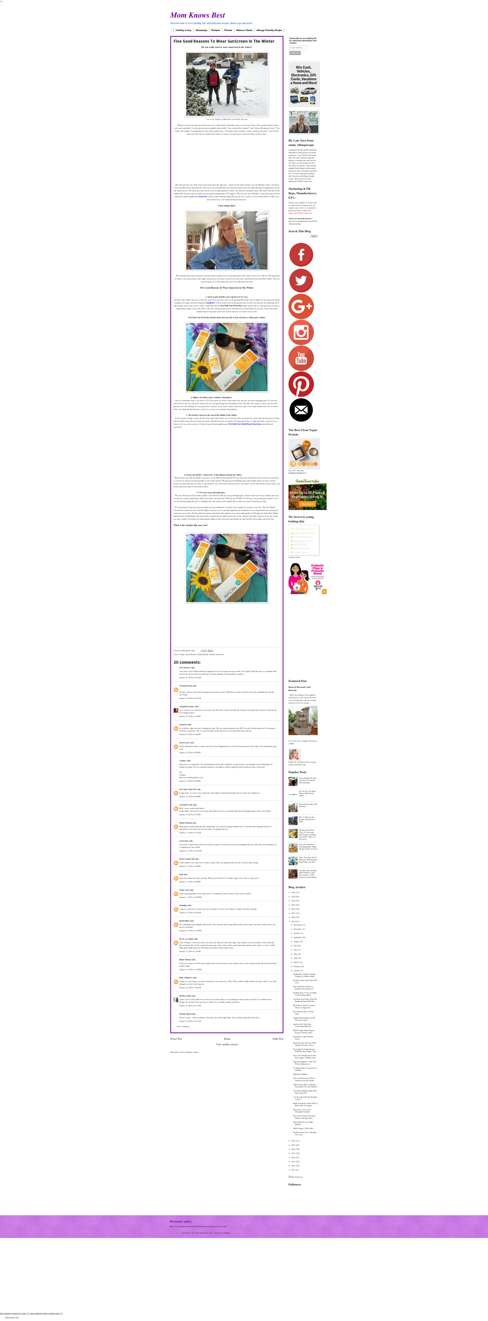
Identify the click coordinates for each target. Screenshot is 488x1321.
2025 (293, 896)
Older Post (277, 1038)
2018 (293, 1140)
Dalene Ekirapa (185, 822)
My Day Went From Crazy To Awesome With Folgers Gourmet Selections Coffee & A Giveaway (307, 834)
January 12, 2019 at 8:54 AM (190, 912)
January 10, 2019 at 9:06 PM (190, 796)
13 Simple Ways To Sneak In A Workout (305, 1069)
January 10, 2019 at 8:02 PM (190, 752)
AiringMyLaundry (186, 706)
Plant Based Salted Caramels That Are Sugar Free (304, 1006)
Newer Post (176, 1038)
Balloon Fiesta (244, 30)
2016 (293, 1149)
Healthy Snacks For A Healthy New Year (304, 1133)
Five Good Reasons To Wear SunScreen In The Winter (304, 1079)
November (298, 929)
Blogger (227, 1233)
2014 (293, 1157)
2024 (293, 900)
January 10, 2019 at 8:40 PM (190, 781)
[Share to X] (207, 651)
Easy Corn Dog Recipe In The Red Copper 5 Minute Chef (304, 1056)
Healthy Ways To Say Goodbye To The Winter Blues (305, 993)
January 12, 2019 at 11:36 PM (190, 930)
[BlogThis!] (204, 651)
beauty (182, 654)
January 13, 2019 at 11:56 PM (190, 969)
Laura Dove (184, 840)
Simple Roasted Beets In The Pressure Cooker (304, 1018)
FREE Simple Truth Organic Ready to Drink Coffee (304, 1031)
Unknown (183, 724)
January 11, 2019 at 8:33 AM (190, 832)
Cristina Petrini (185, 685)
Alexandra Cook (185, 804)
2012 (293, 1165)
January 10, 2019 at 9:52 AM (190, 698)
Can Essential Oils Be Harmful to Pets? (305, 1098)
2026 (293, 892)
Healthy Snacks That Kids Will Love (305, 981)
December (298, 925)
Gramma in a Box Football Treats (303, 1037)
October (297, 933)
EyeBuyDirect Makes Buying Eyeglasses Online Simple (304, 975)
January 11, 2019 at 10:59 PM (190, 897)
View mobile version (227, 1044)
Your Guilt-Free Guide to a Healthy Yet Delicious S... (304, 987)
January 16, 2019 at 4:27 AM (190, 1021)
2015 (293, 1153)
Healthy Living (183, 30)
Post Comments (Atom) (189, 1052)
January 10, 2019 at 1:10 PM (190, 716)
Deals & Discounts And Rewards (299, 688)
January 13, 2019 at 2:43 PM (190, 951)
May (296, 954)
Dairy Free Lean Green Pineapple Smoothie (302, 1110)
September (298, 937)
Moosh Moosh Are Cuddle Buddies (303, 1123)
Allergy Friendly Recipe (269, 30)
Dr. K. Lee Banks (186, 938)
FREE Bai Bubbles (300, 1074)
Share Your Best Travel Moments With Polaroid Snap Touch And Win (308, 859)
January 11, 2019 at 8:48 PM (190, 881)
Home (227, 1038)
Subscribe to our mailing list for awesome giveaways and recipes (303, 40)
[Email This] (202, 651)
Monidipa (183, 905)
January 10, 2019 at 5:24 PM (190, 734)
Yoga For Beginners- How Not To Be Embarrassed (304, 1062)
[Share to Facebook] (209, 651)
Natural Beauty (202, 654)
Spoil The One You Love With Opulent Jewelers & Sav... (304, 1044)
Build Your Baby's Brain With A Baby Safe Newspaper (305, 1104)
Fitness (228, 30)
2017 (293, 1145)
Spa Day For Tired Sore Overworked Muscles (302, 1025)
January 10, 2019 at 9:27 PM (190, 814)
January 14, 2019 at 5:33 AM (190, 1005)
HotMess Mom (185, 995)
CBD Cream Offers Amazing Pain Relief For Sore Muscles (305, 1085)
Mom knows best (12, 1317)
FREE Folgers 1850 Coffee (303, 1128)
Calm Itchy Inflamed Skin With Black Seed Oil (305, 1091)
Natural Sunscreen (216, 654)
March (296, 962)
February (297, 966)
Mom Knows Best (197, 14)
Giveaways (201, 30)
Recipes (215, 30)
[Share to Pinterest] (212, 651)
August (297, 941)
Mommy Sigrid (185, 1013)
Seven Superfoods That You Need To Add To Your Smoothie (307, 780)
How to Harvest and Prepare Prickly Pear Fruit (307, 819)
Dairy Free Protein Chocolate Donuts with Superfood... (304, 1116)
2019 (293, 921)
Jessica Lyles (184, 742)
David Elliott (184, 920)
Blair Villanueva (185, 977)
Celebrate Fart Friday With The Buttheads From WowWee (305, 1000)
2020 (293, 917)
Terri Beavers (184, 667)
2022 (293, 909)
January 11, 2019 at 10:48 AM (190, 850)
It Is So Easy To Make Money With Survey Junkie (307, 793)
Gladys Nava (184, 890)
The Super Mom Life (187, 789)
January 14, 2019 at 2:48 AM (190, 987)
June (296, 949)
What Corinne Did (186, 859)
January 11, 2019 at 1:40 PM (190, 866)
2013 (293, 1161)
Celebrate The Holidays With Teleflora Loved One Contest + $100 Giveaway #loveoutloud (308, 873)
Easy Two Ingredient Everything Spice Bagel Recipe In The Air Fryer (308, 846)
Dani (181, 874)
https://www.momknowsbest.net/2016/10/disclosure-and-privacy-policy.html (198, 1226)
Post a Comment (183, 1026)
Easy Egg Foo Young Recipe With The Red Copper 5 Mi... (305, 1050)
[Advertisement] (227, 156)
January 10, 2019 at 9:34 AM (190, 677)
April (296, 958)
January (297, 970)
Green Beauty (191, 654)
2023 (293, 905)
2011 (293, 1169)
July (295, 945)
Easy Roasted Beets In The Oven (303, 1012)
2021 (293, 913)
